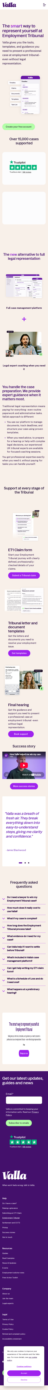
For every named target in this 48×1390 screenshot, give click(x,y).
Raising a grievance (10, 1208)
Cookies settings (24, 1366)
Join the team (7, 1298)
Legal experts (8, 1303)
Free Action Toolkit (10, 1278)
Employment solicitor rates (13, 1273)
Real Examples (8, 1258)
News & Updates (9, 1263)
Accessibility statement (12, 1339)
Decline (24, 1380)
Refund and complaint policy (13, 1334)
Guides (5, 1253)
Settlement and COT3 (11, 1223)
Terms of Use (8, 1319)
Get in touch (7, 1237)
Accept (24, 1373)
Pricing (5, 1227)
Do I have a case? (9, 1203)
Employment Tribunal (11, 1218)
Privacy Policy (8, 1324)
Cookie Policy (7, 1329)
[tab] (20, 862)
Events (5, 1268)
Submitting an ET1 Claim (12, 1213)
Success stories (8, 1232)
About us (6, 1294)
